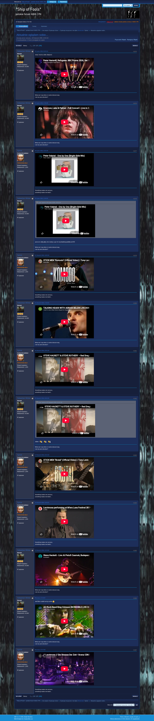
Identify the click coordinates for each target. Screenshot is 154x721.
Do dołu (18, 45)
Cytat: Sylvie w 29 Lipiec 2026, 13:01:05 (49, 202)
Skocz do (110, 705)
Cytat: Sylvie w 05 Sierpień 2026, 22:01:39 (50, 402)
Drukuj (135, 45)
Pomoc (122, 716)
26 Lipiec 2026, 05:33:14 (41, 51)
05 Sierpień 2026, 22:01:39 (42, 350)
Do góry (19, 696)
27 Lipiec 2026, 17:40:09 (41, 103)
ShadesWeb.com (28, 719)
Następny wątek (132, 39)
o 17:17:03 (40, 649)
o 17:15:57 (40, 598)
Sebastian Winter (24, 51)
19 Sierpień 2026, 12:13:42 (42, 550)
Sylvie (86, 30)
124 (34, 45)
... (32, 45)
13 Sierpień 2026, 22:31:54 (42, 455)
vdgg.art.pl (110, 22)
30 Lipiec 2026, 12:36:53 (41, 198)
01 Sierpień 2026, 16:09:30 (42, 255)
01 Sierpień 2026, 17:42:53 (42, 302)
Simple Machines (28, 716)
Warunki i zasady (129, 716)
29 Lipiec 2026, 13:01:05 (41, 150)
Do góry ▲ (137, 716)
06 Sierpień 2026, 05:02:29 (42, 398)
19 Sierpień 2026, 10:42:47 (42, 502)
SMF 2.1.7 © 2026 (18, 716)
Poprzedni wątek (120, 39)
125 (37, 45)
